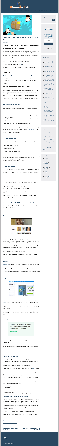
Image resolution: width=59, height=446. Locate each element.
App (11, 10)
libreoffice (48, 139)
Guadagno (44, 138)
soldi (53, 144)
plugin (45, 142)
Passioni (50, 10)
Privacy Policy (6, 438)
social (44, 144)
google (44, 136)
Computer (46, 10)
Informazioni (46, 166)
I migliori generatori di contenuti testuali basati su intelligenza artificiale (49, 72)
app (50, 132)
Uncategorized (46, 176)
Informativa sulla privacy (47, 47)
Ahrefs (33, 368)
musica (48, 141)
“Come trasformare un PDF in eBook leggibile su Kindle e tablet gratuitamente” (49, 94)
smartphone (51, 142)
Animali (45, 159)
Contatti (5, 437)
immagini (46, 138)
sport (43, 145)
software (51, 144)
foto (47, 135)
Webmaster (41, 10)
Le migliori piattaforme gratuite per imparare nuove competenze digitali (49, 84)
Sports (45, 173)
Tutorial (32, 10)
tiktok (45, 145)
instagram (50, 138)
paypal (53, 141)
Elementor (50, 133)
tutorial (47, 145)
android (47, 132)
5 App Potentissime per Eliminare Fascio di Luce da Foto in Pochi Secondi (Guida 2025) (49, 91)
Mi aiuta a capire (6, 264)
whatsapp (44, 147)
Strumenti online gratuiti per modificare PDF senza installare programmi (49, 63)
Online (51, 141)
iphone (46, 139)
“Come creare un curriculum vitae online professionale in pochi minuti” (49, 101)
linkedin (51, 139)
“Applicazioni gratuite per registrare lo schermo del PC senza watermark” (49, 105)
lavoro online (5, 423)
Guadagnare (16, 10)
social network (47, 144)
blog (43, 133)
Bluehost (20, 64)
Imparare (20, 10)
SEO (49, 142)
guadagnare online (52, 136)
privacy (47, 142)
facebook (44, 135)
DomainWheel (31, 129)
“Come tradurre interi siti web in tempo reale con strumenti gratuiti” (49, 111)
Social (54, 10)
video (49, 145)
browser (45, 133)
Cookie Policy (6, 441)
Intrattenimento (27, 10)
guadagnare (47, 136)
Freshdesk (5, 345)
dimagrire (47, 133)
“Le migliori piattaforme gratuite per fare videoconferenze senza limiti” (49, 118)
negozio (9, 423)
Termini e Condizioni (7, 439)
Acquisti (8, 10)
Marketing (45, 168)
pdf (43, 142)
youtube (44, 149)
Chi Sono (5, 435)
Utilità (36, 10)
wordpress (49, 147)
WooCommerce (14, 423)
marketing (45, 141)
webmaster (53, 145)
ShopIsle (4, 239)
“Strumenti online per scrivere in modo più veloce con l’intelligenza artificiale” (49, 122)
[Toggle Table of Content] (9, 72)
